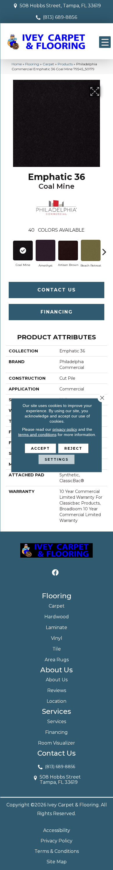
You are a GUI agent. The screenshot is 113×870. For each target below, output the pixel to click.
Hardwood (56, 616)
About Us (57, 679)
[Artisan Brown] (68, 250)
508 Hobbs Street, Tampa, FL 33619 (60, 5)
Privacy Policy (56, 841)
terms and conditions (37, 434)
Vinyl (56, 638)
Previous (8, 249)
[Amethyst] (45, 250)
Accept (40, 448)
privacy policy (64, 429)
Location (56, 701)
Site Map (57, 861)
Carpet (48, 64)
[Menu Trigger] (105, 42)
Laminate (56, 627)
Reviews (56, 690)
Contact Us (56, 290)
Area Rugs (57, 659)
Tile (56, 649)
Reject (73, 448)
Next (104, 249)
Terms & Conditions (56, 851)
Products (65, 64)
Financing (57, 312)
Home (17, 64)
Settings (56, 459)
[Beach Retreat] (90, 250)
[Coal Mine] (23, 250)
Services (56, 721)
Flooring (32, 64)
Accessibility (56, 830)
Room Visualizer (56, 743)
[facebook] (55, 573)
